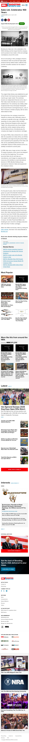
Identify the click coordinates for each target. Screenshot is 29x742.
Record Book (12, 511)
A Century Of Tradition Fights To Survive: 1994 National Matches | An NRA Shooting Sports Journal (7, 374)
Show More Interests (18, 551)
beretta (7, 243)
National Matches (6, 534)
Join (11, 1)
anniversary (13, 243)
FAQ (8, 737)
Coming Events (4, 599)
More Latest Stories (18, 469)
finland (22, 243)
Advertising (3, 586)
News (2, 16)
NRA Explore (4, 612)
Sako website (4, 229)
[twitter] (5, 19)
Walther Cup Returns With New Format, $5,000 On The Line (9, 439)
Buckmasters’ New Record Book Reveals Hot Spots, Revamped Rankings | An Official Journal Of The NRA (14, 507)
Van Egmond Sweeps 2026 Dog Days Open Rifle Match (13, 407)
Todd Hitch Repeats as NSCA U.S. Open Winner (8, 457)
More (9, 386)
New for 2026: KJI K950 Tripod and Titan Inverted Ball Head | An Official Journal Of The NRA (14, 514)
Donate (18, 1)
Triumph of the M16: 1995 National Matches (8, 421)
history (5, 244)
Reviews (3, 603)
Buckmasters (5, 511)
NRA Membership (5, 617)
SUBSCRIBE (8, 569)
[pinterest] (8, 19)
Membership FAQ (5, 621)
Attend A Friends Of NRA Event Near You (13, 730)
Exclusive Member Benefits (7, 619)
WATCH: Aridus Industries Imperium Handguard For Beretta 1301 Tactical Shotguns (13, 251)
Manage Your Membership (6, 623)
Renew (14, 1)
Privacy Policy (3, 735)
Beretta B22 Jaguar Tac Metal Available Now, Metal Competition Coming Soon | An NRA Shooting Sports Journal (6, 357)
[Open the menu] (26, 5)
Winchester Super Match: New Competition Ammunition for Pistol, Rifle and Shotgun (9, 431)
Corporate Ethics (18, 735)
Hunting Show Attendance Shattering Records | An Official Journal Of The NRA (13, 523)
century (18, 243)
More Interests (14, 483)
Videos (2, 605)
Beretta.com (4, 231)
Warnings (3, 737)
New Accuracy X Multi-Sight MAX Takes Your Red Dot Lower (9, 448)
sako (4, 243)
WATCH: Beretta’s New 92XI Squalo (13, 259)
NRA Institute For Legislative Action (8, 610)
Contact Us (3, 584)
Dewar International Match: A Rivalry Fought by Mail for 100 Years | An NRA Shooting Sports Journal (22, 375)
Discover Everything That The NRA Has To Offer (13, 710)
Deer (16, 511)
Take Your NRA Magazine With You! (11, 672)
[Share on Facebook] (2, 19)
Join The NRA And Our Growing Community (13, 691)
